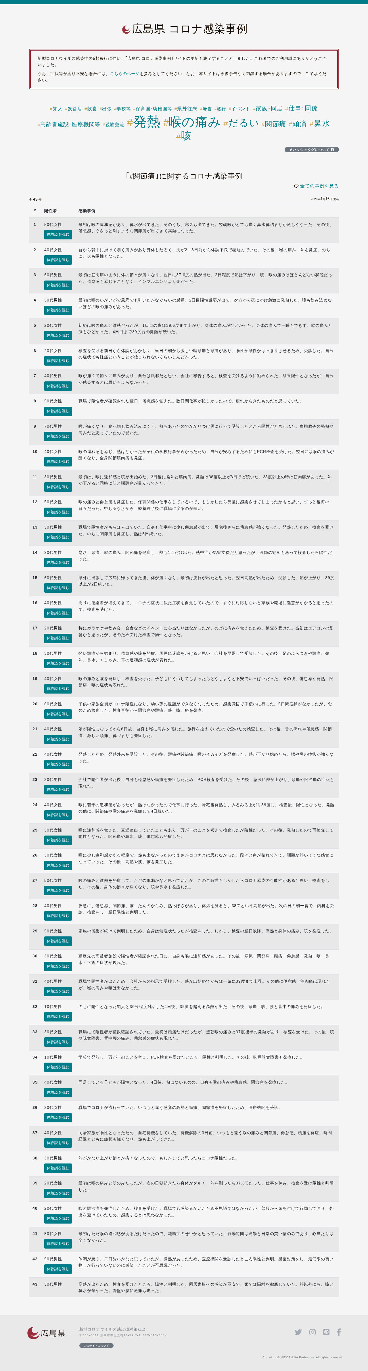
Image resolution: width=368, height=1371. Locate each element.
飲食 (92, 109)
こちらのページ (125, 73)
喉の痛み (195, 122)
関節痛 (275, 124)
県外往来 (187, 109)
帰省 (207, 108)
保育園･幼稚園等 (154, 108)
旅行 (221, 108)
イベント (240, 108)
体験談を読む (58, 235)
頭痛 (299, 124)
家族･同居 (269, 108)
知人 (58, 109)
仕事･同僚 (303, 108)
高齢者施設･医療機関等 (70, 124)
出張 (107, 108)
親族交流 (114, 124)
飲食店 (75, 108)
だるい (243, 122)
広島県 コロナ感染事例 (190, 29)
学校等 (123, 108)
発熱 (146, 121)
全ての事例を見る (319, 185)
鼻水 (322, 123)
